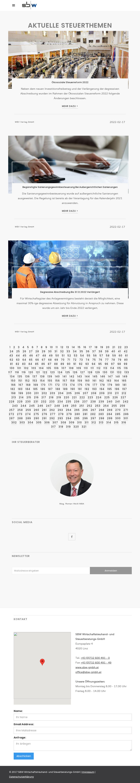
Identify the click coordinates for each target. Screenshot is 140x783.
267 (93, 410)
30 (50, 351)
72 (75, 360)
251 (81, 406)
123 (52, 372)
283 (101, 414)
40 (113, 351)
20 (108, 347)
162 (101, 380)
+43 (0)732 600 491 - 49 (96, 662)
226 (115, 397)
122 (45, 372)
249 (65, 406)
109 (78, 368)
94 (94, 364)
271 (125, 410)
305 (39, 422)
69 (56, 360)
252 (89, 406)
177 (95, 385)
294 (68, 418)
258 (20, 410)
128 (90, 372)
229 (20, 401)
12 (62, 347)
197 (124, 389)
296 (85, 418)
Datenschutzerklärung (21, 776)
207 (85, 393)
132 (119, 372)
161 (94, 380)
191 (80, 389)
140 (57, 376)
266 (85, 410)
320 (76, 427)
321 (84, 427)
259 (28, 410)
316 (123, 422)
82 (17, 364)
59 (114, 355)
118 (17, 372)
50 (57, 355)
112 (99, 368)
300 (118, 418)
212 (124, 393)
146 (102, 376)
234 (60, 401)
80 (126, 360)
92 (81, 364)
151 (20, 380)
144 (87, 376)
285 (117, 414)
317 (53, 427)
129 (97, 372)
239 (101, 401)
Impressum (88, 772)
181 (124, 385)
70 (63, 360)
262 (52, 410)
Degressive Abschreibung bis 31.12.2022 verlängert (70, 292)
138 (42, 376)
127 (82, 372)
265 (77, 410)
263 (60, 410)
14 (73, 347)
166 (13, 385)
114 (112, 368)
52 (69, 355)
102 (26, 368)
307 (55, 422)
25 (18, 351)
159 (79, 380)
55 (88, 355)
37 (94, 351)
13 (67, 347)
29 (43, 351)
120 (30, 372)
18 (96, 347)
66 (37, 360)
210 (109, 393)
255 (114, 406)
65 (31, 360)
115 (119, 368)
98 (119, 364)
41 (119, 351)
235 (68, 401)
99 (125, 364)
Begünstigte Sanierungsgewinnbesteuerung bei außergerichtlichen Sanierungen (70, 187)
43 (11, 355)
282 (93, 414)
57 (101, 355)
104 (41, 368)
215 (28, 397)
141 (65, 376)
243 (15, 406)
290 (36, 418)
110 (86, 368)
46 (31, 355)
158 (72, 380)
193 (94, 389)
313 (101, 422)
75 (94, 360)
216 (36, 397)
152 (27, 380)
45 (24, 355)
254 (106, 406)
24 (11, 351)
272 (11, 414)
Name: (18, 711)
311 (87, 422)
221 (74, 397)
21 (113, 347)
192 (87, 389)
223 (90, 397)
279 (69, 414)
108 (71, 368)
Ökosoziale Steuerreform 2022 (70, 82)
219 (58, 397)
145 (95, 376)
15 (79, 347)
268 (101, 410)
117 (10, 372)
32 (62, 351)
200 (28, 393)
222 (82, 397)
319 (68, 427)
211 (117, 393)
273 (19, 414)
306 (47, 422)
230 (28, 401)
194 (102, 389)
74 (88, 360)
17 (90, 347)
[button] (42, 662)
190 (72, 389)
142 (71, 376)
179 (110, 385)
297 (93, 418)
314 (108, 422)
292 (52, 418)
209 (102, 393)
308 (63, 422)
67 (43, 360)
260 (36, 410)
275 (36, 414)
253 (97, 406)
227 (123, 397)
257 (12, 410)
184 (27, 389)
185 (35, 389)
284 (109, 414)
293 (60, 418)
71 (68, 360)
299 (109, 418)
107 (63, 368)
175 (80, 385)
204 (61, 393)
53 (75, 355)
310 (79, 422)
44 (18, 355)
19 (101, 347)
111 (92, 368)
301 (125, 418)
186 (42, 389)
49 (51, 355)
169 (35, 385)
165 (124, 380)
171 (50, 385)
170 (43, 385)
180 (117, 385)
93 (87, 364)
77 (107, 360)
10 (51, 347)
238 (93, 401)
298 (101, 418)
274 (28, 414)
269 (109, 410)
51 (63, 355)
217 (43, 397)
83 (24, 364)
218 (51, 397)
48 (44, 355)
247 (49, 406)
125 (67, 372)
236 (76, 401)
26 (24, 351)
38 (100, 351)
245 (32, 406)
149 (124, 376)
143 (79, 376)
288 (20, 418)
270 (118, 410)
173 (65, 385)
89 (62, 364)
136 (27, 376)
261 (44, 410)
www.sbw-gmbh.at (87, 667)
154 (42, 380)
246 (40, 406)
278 (61, 414)
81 (11, 364)
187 (50, 389)
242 (126, 401)
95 (100, 364)
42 (126, 351)
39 (107, 351)
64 (24, 360)
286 (126, 414)
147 (110, 376)
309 (71, 422)
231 (36, 401)
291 (44, 418)
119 (24, 372)
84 (30, 364)
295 (77, 418)
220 (66, 397)
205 (69, 393)
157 (65, 380)
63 (18, 360)
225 (107, 397)
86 (43, 364)
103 (33, 368)
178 (102, 385)
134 (12, 376)
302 (14, 422)
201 (36, 393)
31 (56, 351)
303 (22, 422)
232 (43, 401)
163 (109, 380)
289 (28, 418)
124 (60, 372)
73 (81, 360)
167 (20, 385)
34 (75, 351)
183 (20, 389)
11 (57, 347)
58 (108, 355)
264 (68, 410)
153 (34, 380)
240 (109, 401)
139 (49, 376)
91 (74, 364)
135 (20, 376)
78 (113, 360)
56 (95, 355)
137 (34, 376)
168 (28, 385)
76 (100, 360)
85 (37, 364)
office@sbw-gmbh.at (88, 672)
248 (57, 406)
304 (30, 422)
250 (74, 406)
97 (113, 364)
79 (119, 360)
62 (11, 360)
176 (87, 385)
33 (68, 351)
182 (12, 389)
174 (72, 385)
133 (126, 372)
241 (117, 401)
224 (99, 397)
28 (37, 351)
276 (44, 414)
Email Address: (24, 724)
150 (13, 380)
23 (126, 347)
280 (77, 414)
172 (57, 385)
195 (109, 389)
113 (105, 368)
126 (75, 372)
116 (126, 368)
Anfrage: (20, 737)
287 (12, 418)
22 (120, 347)
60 (120, 355)
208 (93, 393)
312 (93, 422)
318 (61, 427)
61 (126, 355)
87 (49, 364)
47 (38, 355)
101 (19, 368)
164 (116, 380)
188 (57, 389)
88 (56, 364)
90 (69, 364)
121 (38, 372)
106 (56, 368)
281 (85, 414)
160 (87, 380)
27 (31, 351)
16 (84, 347)
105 (48, 368)
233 (52, 401)
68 (50, 360)
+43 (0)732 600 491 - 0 (95, 658)
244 (23, 406)
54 (82, 355)
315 (116, 422)
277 (52, 414)
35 (81, 351)
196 (117, 389)
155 (50, 380)
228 (11, 401)
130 (105, 372)
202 (44, 393)
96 (106, 364)
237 (85, 401)
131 (112, 372)
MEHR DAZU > (70, 106)
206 (77, 393)
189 (65, 389)
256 (122, 406)
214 (21, 397)
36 (88, 351)
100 (12, 368)
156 (57, 380)
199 (20, 393)
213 (13, 397)
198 (13, 393)
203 (52, 393)
